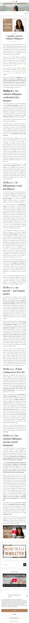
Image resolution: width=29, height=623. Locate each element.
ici (25, 60)
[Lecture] (4, 585)
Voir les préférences (14, 618)
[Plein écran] (24, 585)
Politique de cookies (14, 621)
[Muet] (22, 585)
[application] (14, 580)
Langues (14, 33)
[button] (27, 596)
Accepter (15, 610)
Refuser (14, 614)
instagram (14, 65)
